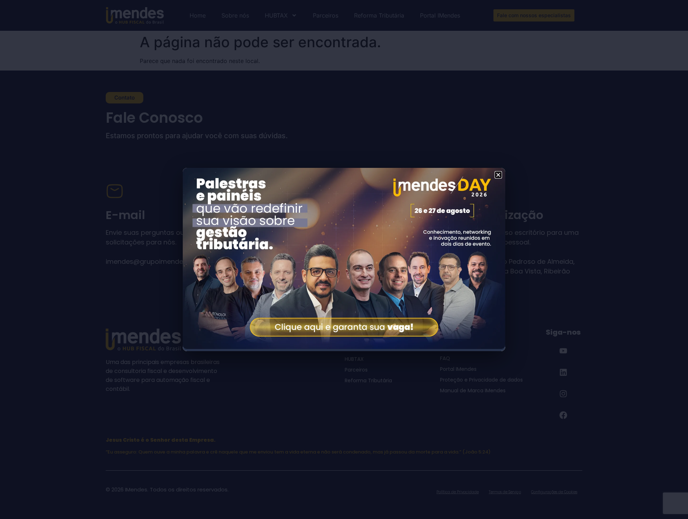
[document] (344, 259)
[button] (498, 175)
